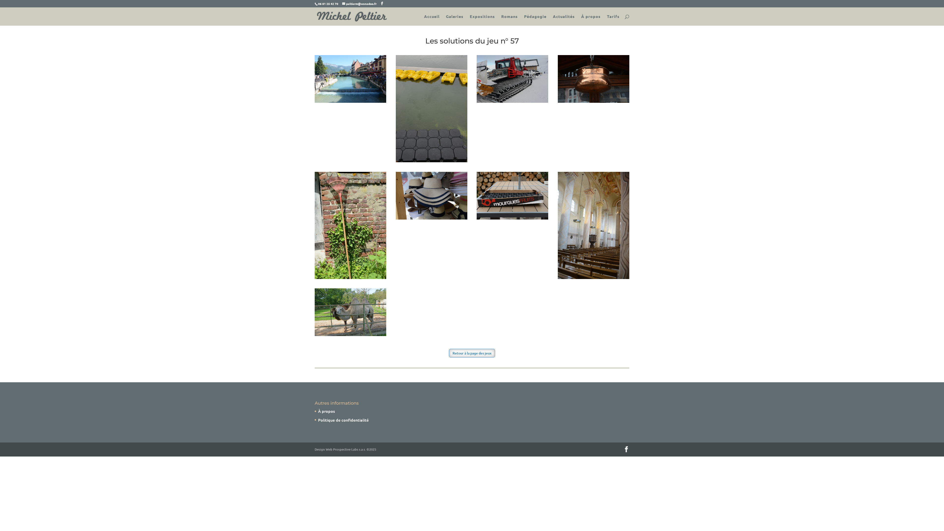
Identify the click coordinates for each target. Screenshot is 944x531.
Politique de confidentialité (343, 420)
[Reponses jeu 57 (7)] (350, 334)
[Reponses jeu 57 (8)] (350, 101)
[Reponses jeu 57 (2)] (593, 101)
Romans (509, 17)
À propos (591, 17)
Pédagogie (535, 17)
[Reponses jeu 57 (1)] (512, 101)
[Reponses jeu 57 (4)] (431, 218)
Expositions (482, 17)
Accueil (432, 17)
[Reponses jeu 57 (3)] (350, 277)
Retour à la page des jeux (472, 353)
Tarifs (613, 17)
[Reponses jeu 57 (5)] (512, 218)
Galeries (454, 17)
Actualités (564, 17)
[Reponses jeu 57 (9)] (431, 160)
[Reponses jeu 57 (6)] (593, 277)
